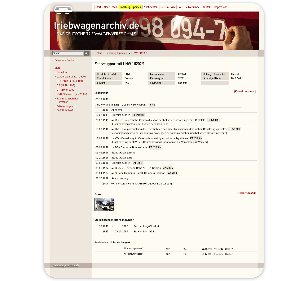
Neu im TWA (167, 7)
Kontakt (206, 7)
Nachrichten (151, 7)
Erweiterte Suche (64, 60)
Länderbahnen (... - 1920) (71, 76)
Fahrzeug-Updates (130, 7)
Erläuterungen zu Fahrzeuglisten (66, 108)
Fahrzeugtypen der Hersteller (67, 100)
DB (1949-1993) (66, 85)
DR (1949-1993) (66, 89)
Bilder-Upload (246, 193)
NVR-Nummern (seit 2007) (72, 94)
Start (98, 7)
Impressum (220, 7)
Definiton (62, 72)
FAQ (180, 7)
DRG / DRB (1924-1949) (70, 81)
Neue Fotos (110, 7)
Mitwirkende (192, 7)
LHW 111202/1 (139, 53)
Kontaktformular (245, 91)
